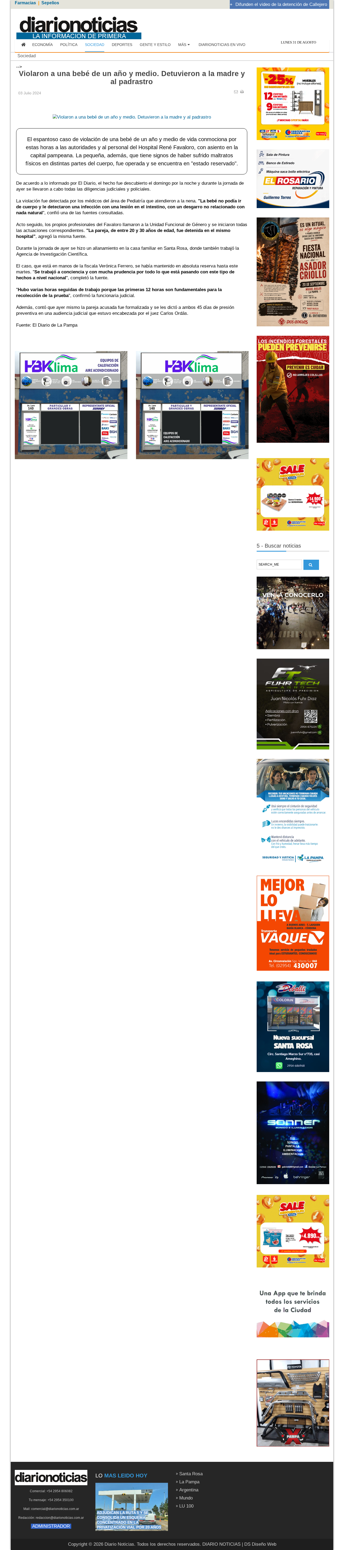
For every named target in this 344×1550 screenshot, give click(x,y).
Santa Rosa (191, 1473)
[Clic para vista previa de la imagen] (132, 109)
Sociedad (26, 55)
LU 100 (186, 1506)
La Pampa (189, 1481)
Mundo (186, 1498)
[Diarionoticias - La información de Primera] (78, 24)
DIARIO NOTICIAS (221, 1544)
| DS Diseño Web (259, 1544)
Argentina (188, 1489)
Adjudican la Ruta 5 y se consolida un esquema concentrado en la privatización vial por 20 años (129, 1519)
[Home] (23, 45)
